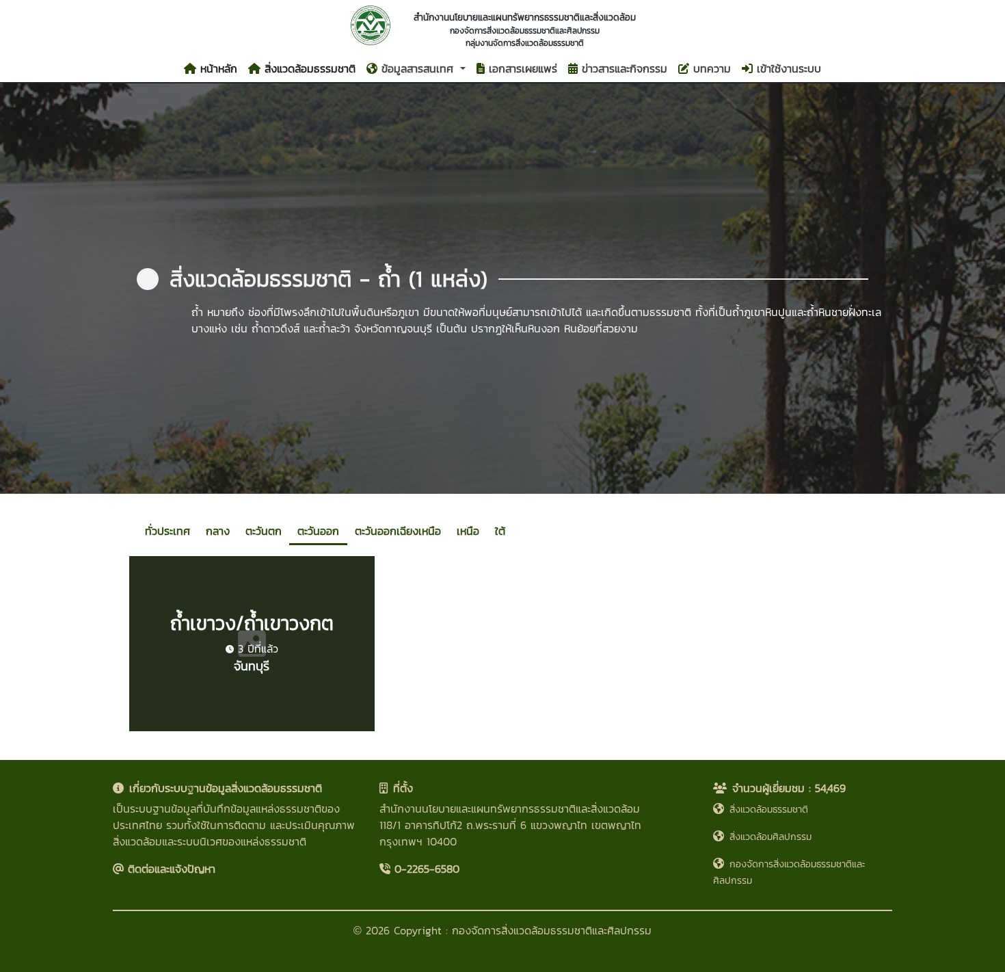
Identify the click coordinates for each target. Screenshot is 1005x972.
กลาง (218, 531)
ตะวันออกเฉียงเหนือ (398, 531)
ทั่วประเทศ (167, 531)
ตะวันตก (263, 531)
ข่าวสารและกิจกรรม (622, 68)
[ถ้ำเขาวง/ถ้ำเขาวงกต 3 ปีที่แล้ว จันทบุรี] (252, 727)
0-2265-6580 (424, 869)
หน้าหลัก (216, 68)
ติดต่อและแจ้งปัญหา (169, 869)
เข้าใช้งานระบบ (787, 68)
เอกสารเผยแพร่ (521, 68)
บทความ (710, 68)
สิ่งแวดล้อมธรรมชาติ (308, 68)
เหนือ (468, 531)
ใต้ (500, 531)
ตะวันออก (318, 531)
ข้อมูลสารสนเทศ (417, 68)
